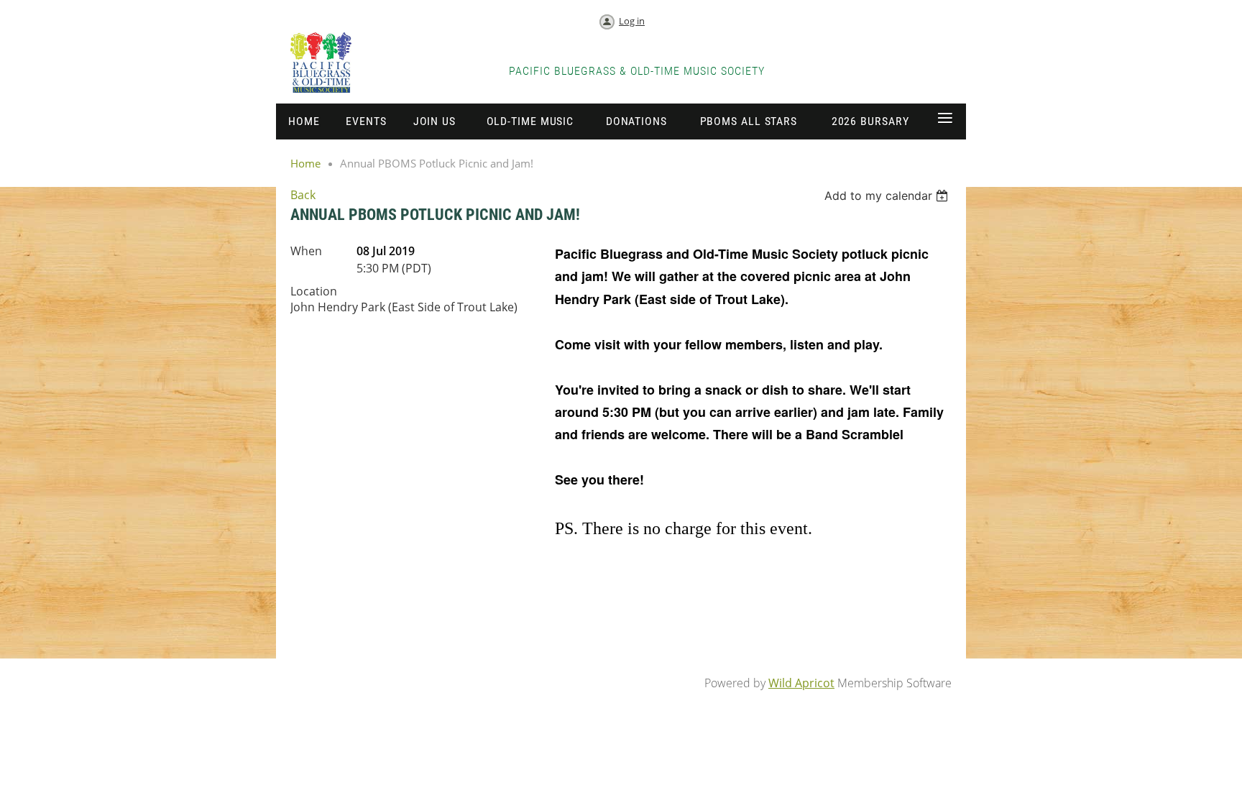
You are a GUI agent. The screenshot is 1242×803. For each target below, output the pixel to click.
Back (303, 195)
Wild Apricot (801, 683)
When (306, 251)
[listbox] (888, 195)
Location (313, 291)
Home (305, 163)
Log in (632, 20)
